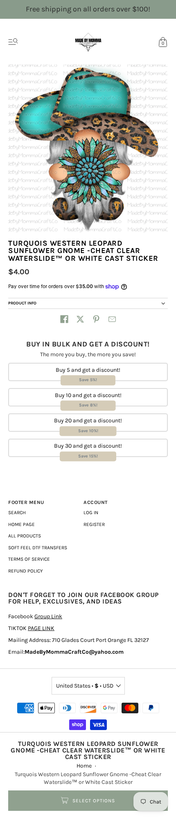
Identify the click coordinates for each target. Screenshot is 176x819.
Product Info (22, 303)
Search (17, 512)
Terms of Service (29, 559)
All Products (24, 536)
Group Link (48, 616)
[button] (64, 319)
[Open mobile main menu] (13, 42)
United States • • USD (84, 685)
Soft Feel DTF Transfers (37, 547)
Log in (90, 512)
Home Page (21, 524)
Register (94, 524)
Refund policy (25, 571)
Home (84, 765)
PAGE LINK (41, 628)
